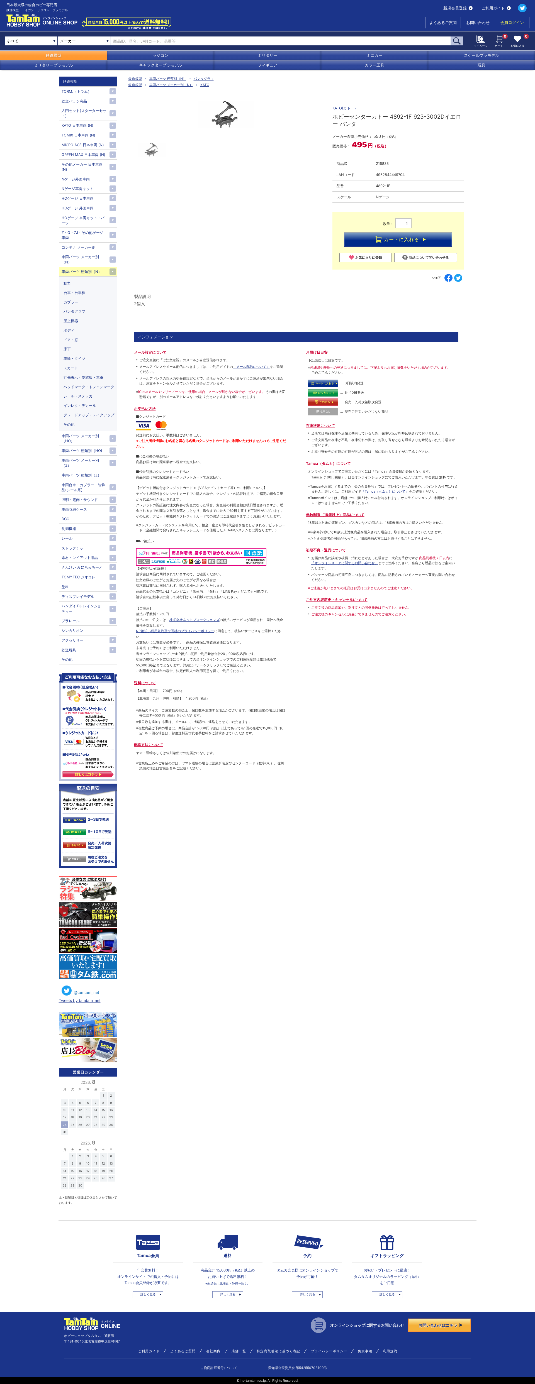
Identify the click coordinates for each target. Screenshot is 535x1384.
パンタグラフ (204, 79)
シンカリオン (72, 630)
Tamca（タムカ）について (328, 463)
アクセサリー (72, 640)
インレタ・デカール (80, 405)
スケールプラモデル (481, 55)
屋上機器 (71, 321)
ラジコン (160, 55)
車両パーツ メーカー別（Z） (80, 463)
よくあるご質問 (443, 22)
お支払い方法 (145, 408)
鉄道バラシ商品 (74, 101)
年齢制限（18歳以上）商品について (335, 514)
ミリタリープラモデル (53, 65)
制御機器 (69, 528)
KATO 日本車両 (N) (77, 125)
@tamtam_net (86, 992)
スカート (71, 368)
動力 (67, 283)
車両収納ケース (74, 509)
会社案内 (213, 1351)
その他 (69, 424)
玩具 (481, 65)
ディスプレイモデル (78, 596)
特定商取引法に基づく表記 (278, 1351)
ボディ (69, 330)
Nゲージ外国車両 (76, 179)
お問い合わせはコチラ (438, 1325)
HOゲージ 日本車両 (78, 198)
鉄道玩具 (69, 650)
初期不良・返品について (326, 550)
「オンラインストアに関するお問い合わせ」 (344, 563)
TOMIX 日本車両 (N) (78, 135)
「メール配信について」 (251, 367)
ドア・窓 (71, 340)
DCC (65, 519)
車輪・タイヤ (74, 358)
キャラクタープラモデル (160, 65)
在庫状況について (320, 425)
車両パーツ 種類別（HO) (82, 450)
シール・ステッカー (80, 396)
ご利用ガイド (493, 8)
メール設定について (150, 352)
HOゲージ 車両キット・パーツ (83, 220)
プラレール (71, 620)
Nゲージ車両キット (77, 188)
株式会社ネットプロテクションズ (194, 620)
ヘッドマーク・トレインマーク (89, 387)
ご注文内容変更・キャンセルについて (337, 599)
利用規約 (390, 1351)
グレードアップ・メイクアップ (89, 415)
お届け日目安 (317, 352)
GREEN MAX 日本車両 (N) (83, 154)
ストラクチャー (74, 548)
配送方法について (148, 744)
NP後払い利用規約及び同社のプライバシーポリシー (175, 631)
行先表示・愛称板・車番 (83, 377)
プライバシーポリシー (329, 1351)
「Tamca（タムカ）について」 (385, 491)
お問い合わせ (478, 22)
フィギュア (267, 65)
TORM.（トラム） (76, 91)
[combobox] (84, 40)
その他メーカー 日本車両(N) (82, 167)
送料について (145, 683)
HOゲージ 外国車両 (78, 208)
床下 (67, 349)
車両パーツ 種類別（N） (167, 79)
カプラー (71, 302)
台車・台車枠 (74, 292)
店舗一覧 (239, 1351)
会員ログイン (512, 22)
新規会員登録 (455, 8)
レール (67, 538)
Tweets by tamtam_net (80, 1000)
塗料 (65, 587)
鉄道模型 (53, 55)
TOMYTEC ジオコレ (78, 577)
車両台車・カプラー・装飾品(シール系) (83, 487)
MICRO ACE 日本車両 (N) (83, 145)
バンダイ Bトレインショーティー (83, 608)
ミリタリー (267, 55)
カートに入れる (401, 239)
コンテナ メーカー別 (78, 247)
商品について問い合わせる (429, 257)
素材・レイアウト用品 (80, 557)
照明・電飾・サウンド (80, 499)
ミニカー (374, 55)
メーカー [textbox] (68, 40)
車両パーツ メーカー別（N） (171, 85)
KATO (204, 85)
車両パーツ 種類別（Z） (81, 475)
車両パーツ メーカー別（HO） (80, 438)
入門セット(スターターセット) (84, 113)
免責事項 (365, 1351)
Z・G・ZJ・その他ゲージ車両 (82, 235)
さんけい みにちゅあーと (82, 567)
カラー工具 (374, 65)
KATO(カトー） (345, 108)
